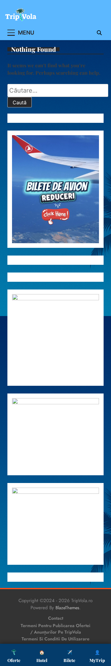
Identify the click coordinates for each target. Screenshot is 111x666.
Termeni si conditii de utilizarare (55, 639)
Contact (55, 618)
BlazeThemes (67, 608)
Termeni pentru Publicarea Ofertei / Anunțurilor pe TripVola (55, 628)
